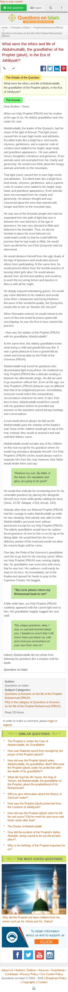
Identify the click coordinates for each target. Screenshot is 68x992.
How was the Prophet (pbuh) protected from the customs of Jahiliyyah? (34, 805)
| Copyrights (28, 982)
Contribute (11, 974)
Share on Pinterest (63, 68)
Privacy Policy (29, 974)
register (7, 724)
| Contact (41, 982)
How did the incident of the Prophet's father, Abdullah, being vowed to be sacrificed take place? (34, 836)
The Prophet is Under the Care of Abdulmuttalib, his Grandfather (28, 743)
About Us (7, 970)
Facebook (17, 954)
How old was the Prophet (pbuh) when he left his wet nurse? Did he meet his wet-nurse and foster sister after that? (36, 816)
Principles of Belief (20, 27)
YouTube (39, 954)
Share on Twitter (50, 68)
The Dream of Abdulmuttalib (25, 826)
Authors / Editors (25, 970)
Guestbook (58, 970)
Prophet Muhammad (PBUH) (48, 27)
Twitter (28, 954)
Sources (43, 970)
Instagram (50, 954)
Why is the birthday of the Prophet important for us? (36, 847)
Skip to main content (11, 1)
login (51, 720)
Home (5, 27)
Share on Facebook (43, 68)
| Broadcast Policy (55, 978)
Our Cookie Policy (51, 974)
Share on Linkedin (57, 68)
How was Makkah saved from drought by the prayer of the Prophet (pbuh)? (35, 752)
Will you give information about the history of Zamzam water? (35, 795)
